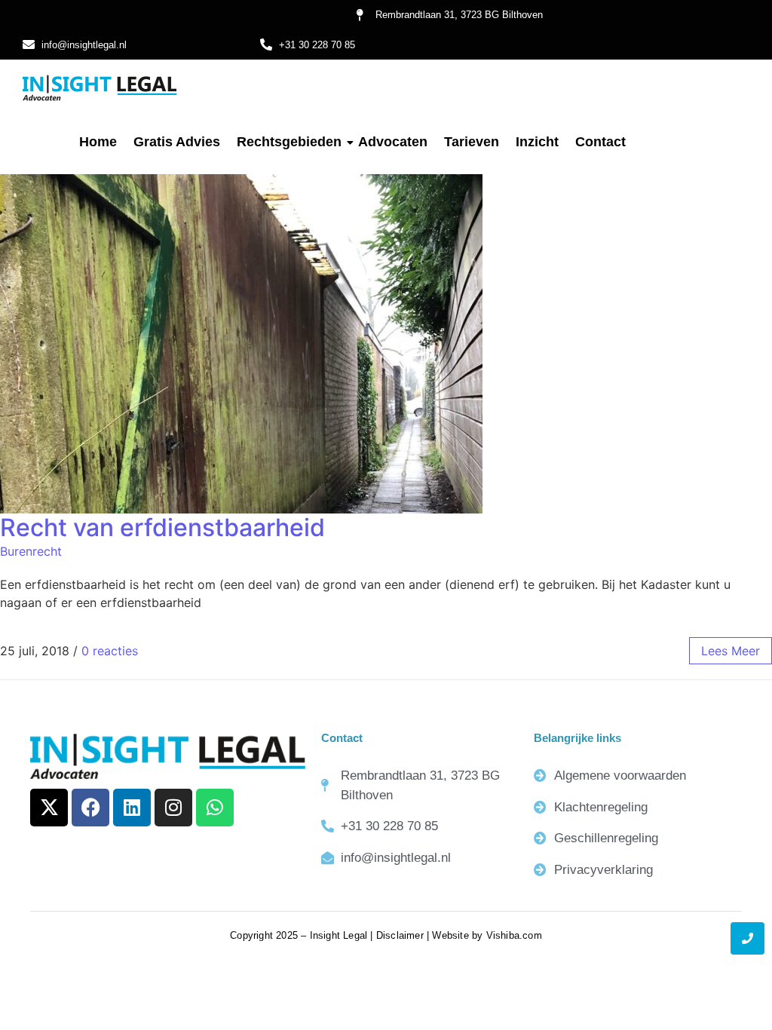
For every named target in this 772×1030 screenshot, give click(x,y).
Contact (600, 141)
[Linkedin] (132, 807)
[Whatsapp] (215, 807)
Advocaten (392, 141)
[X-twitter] (49, 807)
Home (98, 141)
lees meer (730, 650)
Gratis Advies (176, 141)
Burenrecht (31, 551)
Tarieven (471, 141)
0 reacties (109, 650)
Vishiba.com (514, 935)
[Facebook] (90, 807)
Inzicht (537, 141)
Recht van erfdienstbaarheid (162, 527)
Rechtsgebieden (289, 141)
